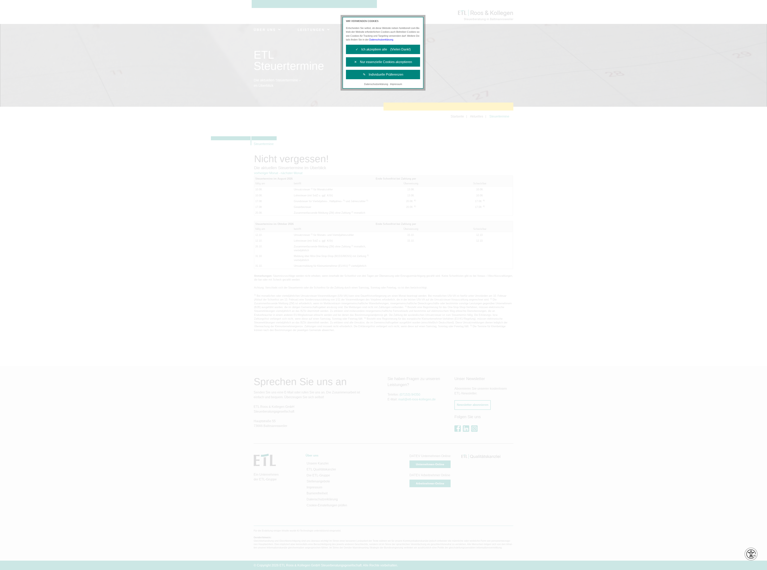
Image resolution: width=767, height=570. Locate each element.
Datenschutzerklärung (381, 39)
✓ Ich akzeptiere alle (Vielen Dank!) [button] (383, 49)
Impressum (396, 84)
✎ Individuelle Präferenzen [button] (383, 74)
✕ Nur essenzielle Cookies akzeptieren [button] (383, 62)
